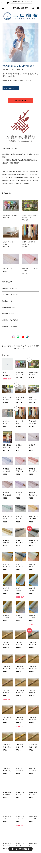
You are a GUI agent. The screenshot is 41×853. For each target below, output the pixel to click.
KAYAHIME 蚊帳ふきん (10, 295)
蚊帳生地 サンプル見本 (10, 320)
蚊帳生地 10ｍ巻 (8, 314)
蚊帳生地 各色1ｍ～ (8, 307)
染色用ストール (7, 301)
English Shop (20, 100)
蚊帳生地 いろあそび (9, 326)
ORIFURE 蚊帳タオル (9, 288)
